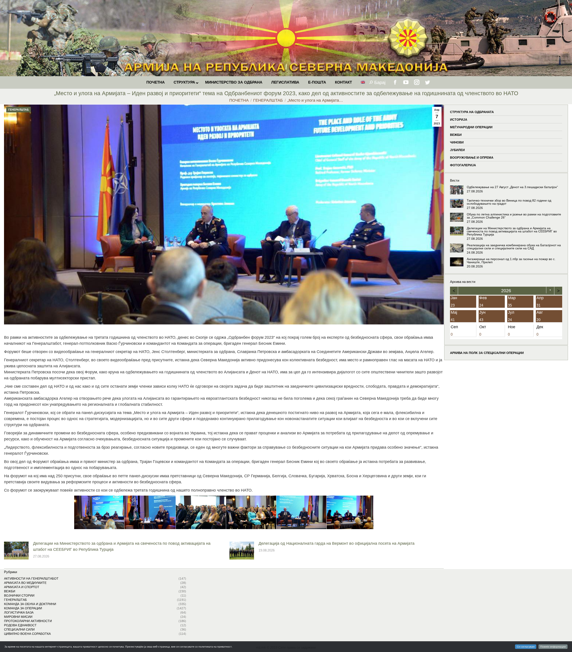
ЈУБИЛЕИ (457, 149)
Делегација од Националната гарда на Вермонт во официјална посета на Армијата (336, 543)
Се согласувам (525, 646)
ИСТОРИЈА (458, 119)
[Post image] (16, 550)
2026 (506, 290)
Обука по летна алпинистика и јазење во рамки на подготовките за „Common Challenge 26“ (514, 216)
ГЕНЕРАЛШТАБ (18, 109)
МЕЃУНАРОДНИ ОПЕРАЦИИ (471, 127)
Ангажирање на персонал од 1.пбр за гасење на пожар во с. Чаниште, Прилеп (511, 260)
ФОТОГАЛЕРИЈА (463, 165)
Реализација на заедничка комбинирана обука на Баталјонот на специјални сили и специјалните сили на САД (514, 247)
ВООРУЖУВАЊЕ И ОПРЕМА (471, 157)
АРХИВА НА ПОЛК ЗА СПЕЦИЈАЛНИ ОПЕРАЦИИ (487, 353)
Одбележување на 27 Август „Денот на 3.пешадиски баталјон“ (512, 187)
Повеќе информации (553, 646)
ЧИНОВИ (457, 142)
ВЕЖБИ (456, 134)
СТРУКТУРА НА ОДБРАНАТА (472, 112)
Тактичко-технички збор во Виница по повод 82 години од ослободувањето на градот (509, 202)
